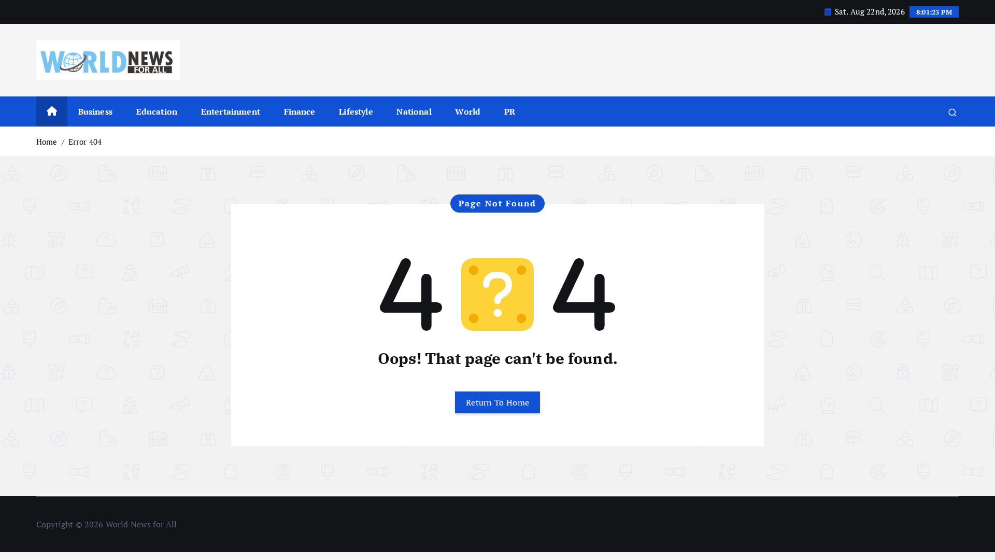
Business (95, 111)
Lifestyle (356, 111)
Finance (300, 111)
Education (156, 111)
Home (47, 141)
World (467, 111)
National (413, 111)
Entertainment (230, 111)
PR (509, 111)
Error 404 (85, 141)
